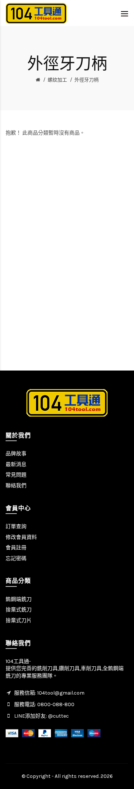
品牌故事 (16, 453)
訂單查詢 (16, 526)
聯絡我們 (16, 485)
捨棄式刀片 (19, 620)
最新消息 (16, 464)
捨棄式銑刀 (19, 610)
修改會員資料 (21, 537)
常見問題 (16, 475)
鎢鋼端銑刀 (19, 599)
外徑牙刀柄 (86, 80)
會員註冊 (16, 547)
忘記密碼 (16, 558)
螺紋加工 (57, 80)
